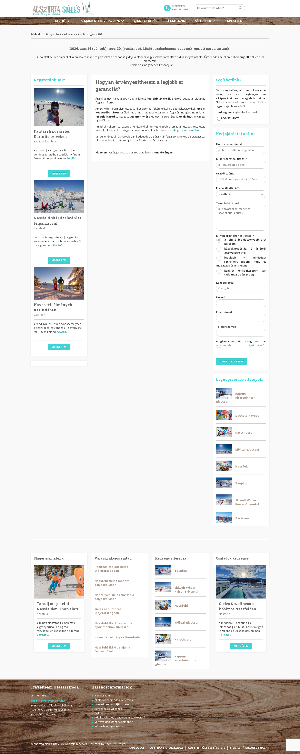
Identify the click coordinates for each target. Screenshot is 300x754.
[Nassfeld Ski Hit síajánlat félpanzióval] (59, 196)
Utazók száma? (226, 173)
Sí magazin (176, 21)
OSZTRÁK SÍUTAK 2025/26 (166, 748)
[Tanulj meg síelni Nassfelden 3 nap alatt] (59, 582)
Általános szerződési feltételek (113, 700)
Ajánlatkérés (145, 21)
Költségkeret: (224, 282)
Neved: (220, 297)
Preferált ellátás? (227, 191)
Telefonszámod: (226, 327)
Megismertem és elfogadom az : (241, 343)
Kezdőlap (63, 21)
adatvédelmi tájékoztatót (241, 345)
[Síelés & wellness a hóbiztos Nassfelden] (241, 582)
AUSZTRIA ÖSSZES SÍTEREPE (206, 748)
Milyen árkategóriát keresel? (241, 255)
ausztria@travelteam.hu (182, 130)
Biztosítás (100, 713)
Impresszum (102, 695)
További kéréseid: (227, 203)
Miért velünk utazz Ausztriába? (113, 722)
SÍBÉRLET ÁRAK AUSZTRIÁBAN (249, 748)
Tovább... (72, 158)
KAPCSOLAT (234, 21)
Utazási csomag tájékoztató (111, 704)
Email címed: (224, 312)
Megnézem (58, 173)
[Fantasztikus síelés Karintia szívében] (59, 107)
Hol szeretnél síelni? (229, 144)
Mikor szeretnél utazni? (231, 159)
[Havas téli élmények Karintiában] (59, 283)
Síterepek (203, 21)
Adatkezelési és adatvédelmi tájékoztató (119, 717)
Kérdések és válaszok (108, 709)
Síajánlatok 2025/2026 (100, 21)
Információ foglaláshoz (108, 726)
